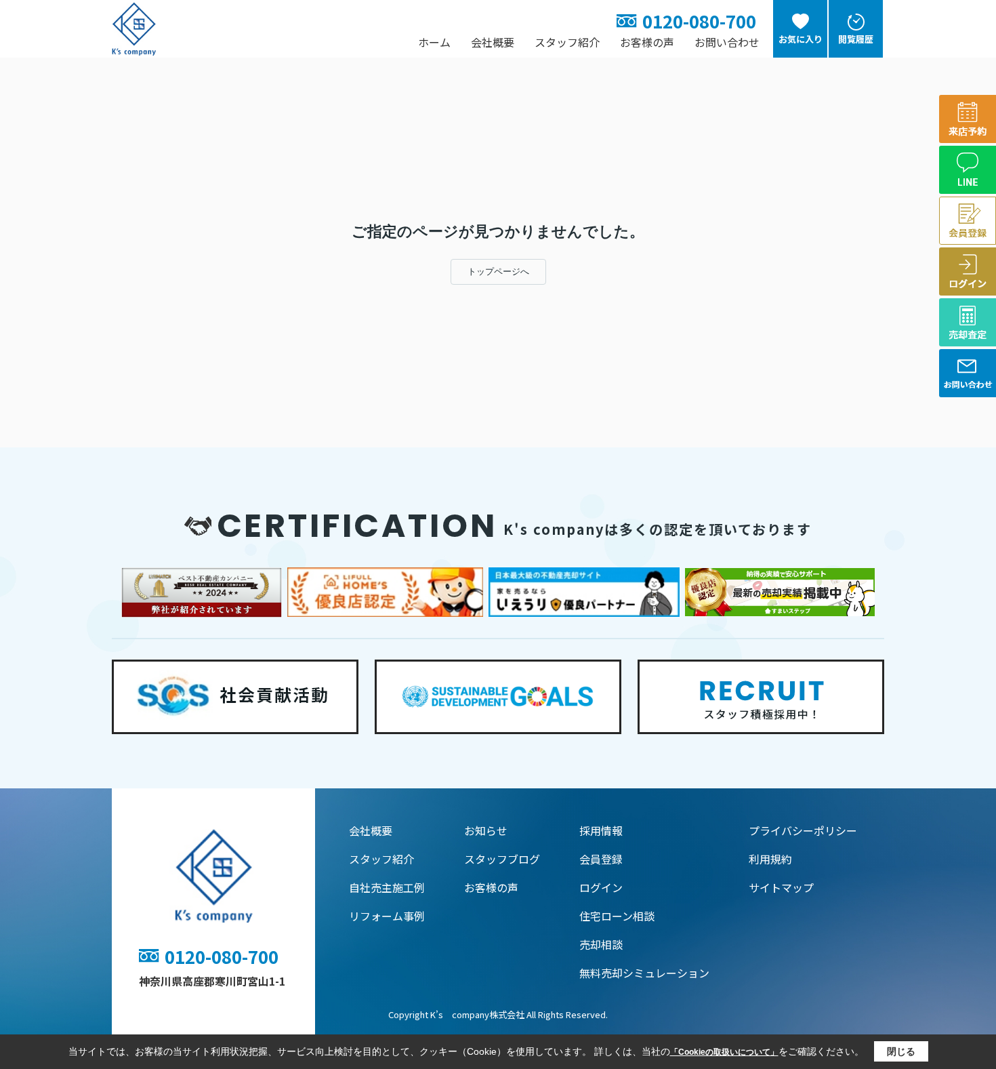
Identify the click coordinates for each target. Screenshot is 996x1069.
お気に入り (801, 39)
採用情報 (601, 830)
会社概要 (492, 42)
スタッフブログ (502, 859)
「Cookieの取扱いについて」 (724, 1052)
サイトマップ (781, 887)
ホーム (434, 42)
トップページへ (498, 271)
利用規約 (770, 859)
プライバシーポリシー (803, 830)
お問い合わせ (727, 42)
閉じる (901, 1051)
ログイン (601, 887)
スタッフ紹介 (567, 42)
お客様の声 (647, 42)
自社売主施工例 (387, 887)
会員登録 (601, 859)
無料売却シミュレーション (644, 973)
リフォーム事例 (387, 916)
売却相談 (601, 944)
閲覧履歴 (855, 39)
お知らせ (485, 830)
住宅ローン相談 (617, 916)
